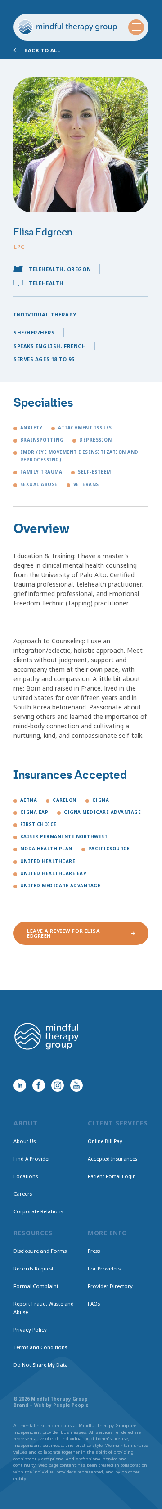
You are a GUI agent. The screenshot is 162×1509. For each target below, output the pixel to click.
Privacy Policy (30, 1329)
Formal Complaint (36, 1286)
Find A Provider (32, 1158)
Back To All (42, 50)
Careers (23, 1193)
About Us (25, 1141)
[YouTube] (76, 1085)
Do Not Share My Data (41, 1364)
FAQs (94, 1303)
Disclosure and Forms (40, 1250)
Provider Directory (110, 1286)
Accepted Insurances (112, 1158)
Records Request (34, 1268)
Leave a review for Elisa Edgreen (63, 933)
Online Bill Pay (105, 1141)
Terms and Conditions (40, 1347)
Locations (26, 1176)
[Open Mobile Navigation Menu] (136, 27)
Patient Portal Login (112, 1176)
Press (94, 1250)
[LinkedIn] (20, 1085)
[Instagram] (57, 1085)
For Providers (104, 1268)
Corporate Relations (38, 1211)
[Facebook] (38, 1085)
